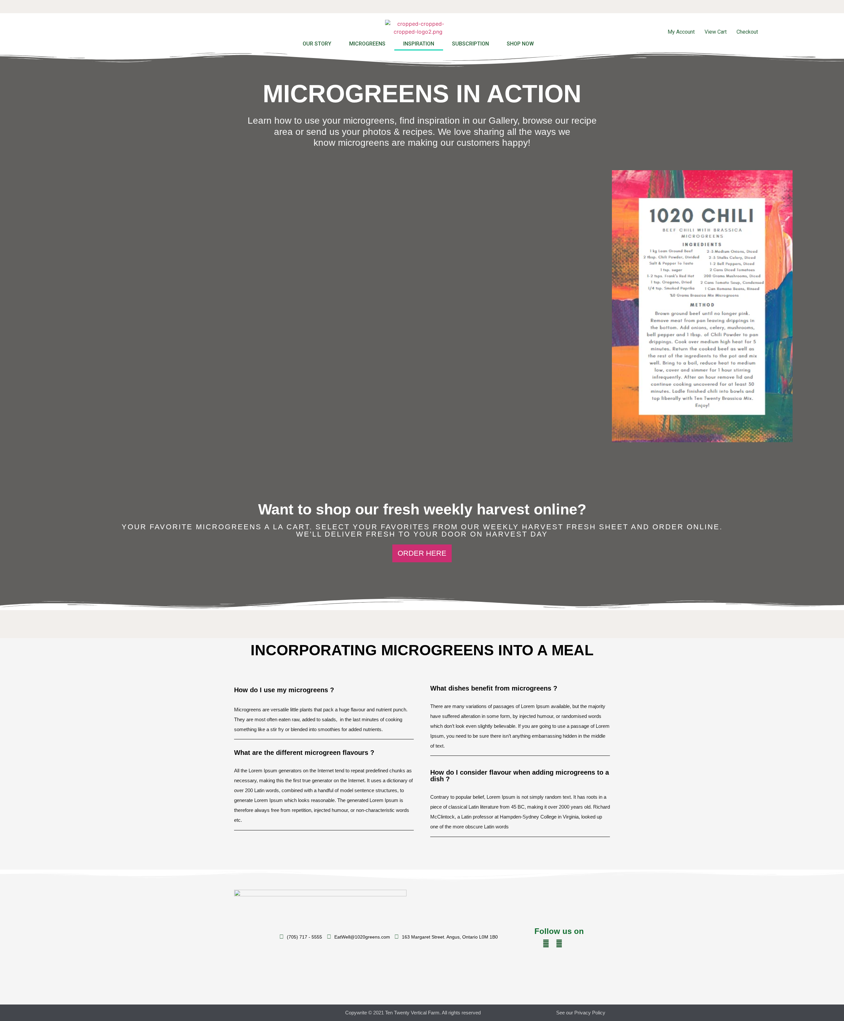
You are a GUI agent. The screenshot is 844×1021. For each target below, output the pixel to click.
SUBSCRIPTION (470, 44)
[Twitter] (546, 943)
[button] (422, 553)
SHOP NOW (520, 44)
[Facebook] (559, 943)
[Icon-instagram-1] (572, 943)
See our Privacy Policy (580, 1012)
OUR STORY (317, 44)
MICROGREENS (367, 44)
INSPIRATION (418, 44)
